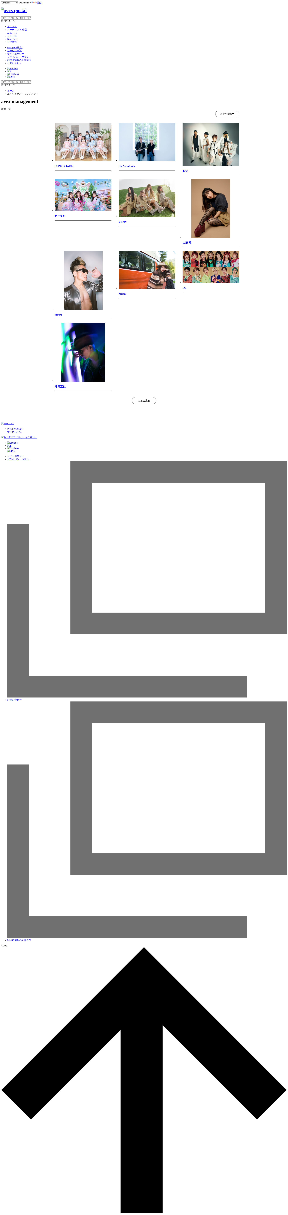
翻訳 (39, 2)
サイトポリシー (15, 53)
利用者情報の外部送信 (19, 60)
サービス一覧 (14, 50)
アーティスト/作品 (17, 29)
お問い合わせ (14, 63)
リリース (12, 36)
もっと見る (144, 400)
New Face (12, 39)
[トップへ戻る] (144, 1212)
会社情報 (12, 42)
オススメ (12, 26)
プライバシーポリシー (19, 57)
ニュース (12, 33)
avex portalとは (14, 47)
